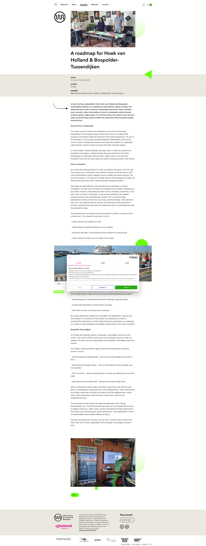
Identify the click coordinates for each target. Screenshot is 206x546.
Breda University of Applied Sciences (82, 93)
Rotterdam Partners (118, 93)
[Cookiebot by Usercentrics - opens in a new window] (130, 258)
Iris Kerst (73, 86)
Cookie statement (136, 544)
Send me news (126, 520)
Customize (102, 287)
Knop (73, 495)
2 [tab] (56, 283)
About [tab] (127, 263)
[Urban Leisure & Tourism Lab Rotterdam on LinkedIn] (127, 527)
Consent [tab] (78, 263)
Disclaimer (144, 544)
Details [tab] (103, 263)
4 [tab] (60, 283)
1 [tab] (54, 283)
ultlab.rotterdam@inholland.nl (87, 530)
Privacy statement (125, 544)
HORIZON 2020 (106, 93)
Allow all (126, 287)
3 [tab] (58, 283)
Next (149, 264)
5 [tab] (63, 283)
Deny (79, 287)
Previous (57, 264)
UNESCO (97, 93)
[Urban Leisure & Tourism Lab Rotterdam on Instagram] (122, 527)
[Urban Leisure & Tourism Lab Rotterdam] (59, 17)
